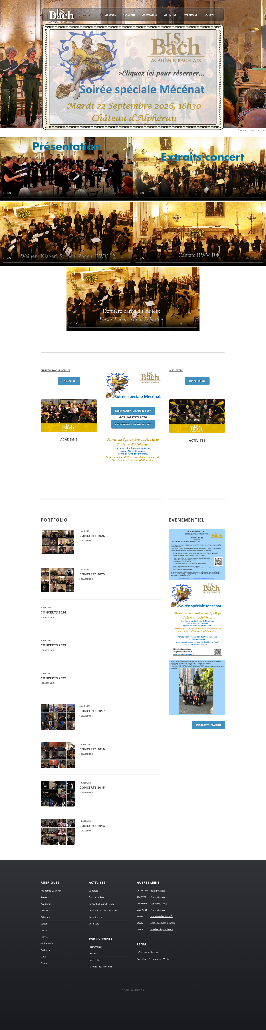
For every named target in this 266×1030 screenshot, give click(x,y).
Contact (45, 963)
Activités (45, 916)
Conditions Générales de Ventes (153, 959)
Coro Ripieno (96, 916)
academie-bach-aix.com (162, 922)
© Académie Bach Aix (133, 989)
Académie (46, 903)
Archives (45, 949)
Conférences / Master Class (103, 910)
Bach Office (95, 959)
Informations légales (147, 952)
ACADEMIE (68, 439)
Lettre (44, 930)
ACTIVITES (197, 440)
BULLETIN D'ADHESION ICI (55, 370)
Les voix (93, 953)
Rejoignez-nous (158, 890)
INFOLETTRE (176, 370)
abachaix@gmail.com (161, 929)
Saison (44, 923)
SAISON (209, 14)
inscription (197, 381)
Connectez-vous (158, 897)
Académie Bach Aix (51, 890)
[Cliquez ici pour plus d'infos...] (197, 622)
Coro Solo (94, 923)
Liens (43, 956)
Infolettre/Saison (208, 724)
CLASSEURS (87, 540)
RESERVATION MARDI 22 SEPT (133, 410)
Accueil (44, 897)
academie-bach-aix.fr (161, 916)
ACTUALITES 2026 (133, 417)
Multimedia (47, 943)
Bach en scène (96, 897)
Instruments (95, 946)
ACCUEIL (110, 14)
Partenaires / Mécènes (100, 966)
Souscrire (69, 381)
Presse (44, 936)
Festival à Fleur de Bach (101, 903)
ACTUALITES (149, 14)
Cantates (93, 890)
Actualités (46, 910)
